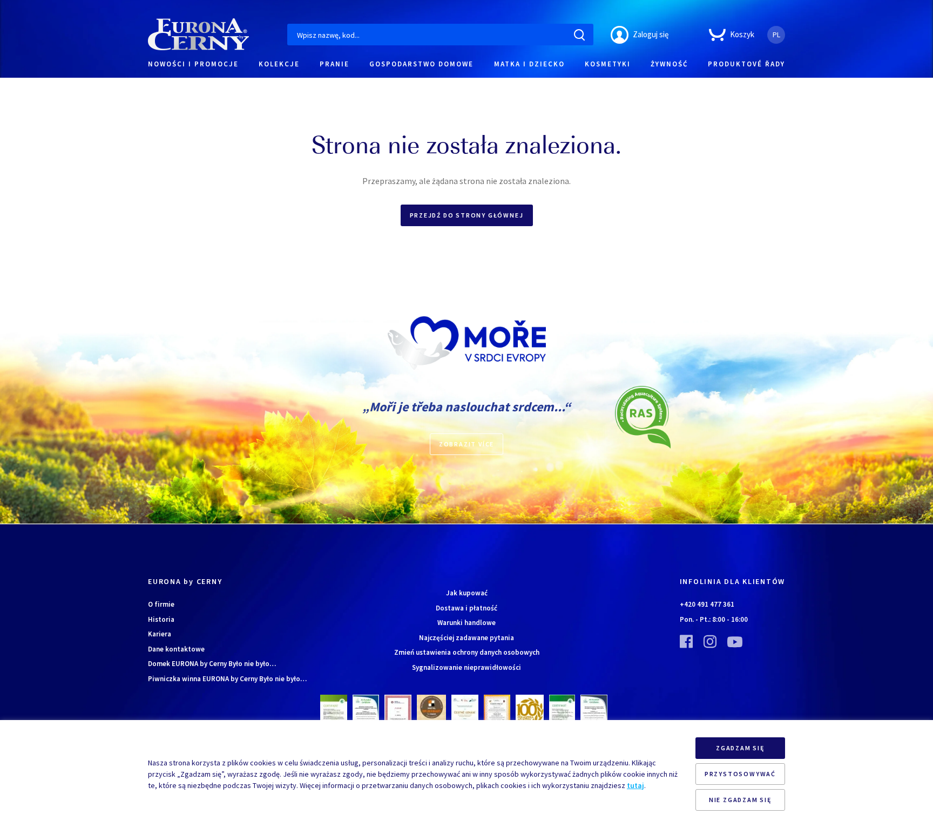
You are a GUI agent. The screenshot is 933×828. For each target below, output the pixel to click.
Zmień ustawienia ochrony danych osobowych (466, 652)
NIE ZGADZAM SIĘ (740, 800)
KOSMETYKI (608, 64)
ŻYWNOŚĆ (669, 64)
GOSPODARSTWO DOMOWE (421, 64)
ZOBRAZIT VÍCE (466, 444)
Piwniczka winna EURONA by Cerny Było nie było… (227, 678)
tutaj (635, 785)
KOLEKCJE (279, 64)
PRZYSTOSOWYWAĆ (740, 774)
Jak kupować (467, 593)
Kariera (159, 634)
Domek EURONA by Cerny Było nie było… (212, 663)
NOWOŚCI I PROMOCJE (193, 64)
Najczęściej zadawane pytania (466, 637)
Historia (161, 619)
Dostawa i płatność (466, 608)
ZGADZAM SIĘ (740, 748)
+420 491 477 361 (707, 604)
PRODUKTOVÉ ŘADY (746, 64)
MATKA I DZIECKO (529, 64)
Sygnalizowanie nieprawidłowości (466, 667)
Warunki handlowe (466, 622)
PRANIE (334, 64)
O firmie (161, 604)
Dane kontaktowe (176, 649)
